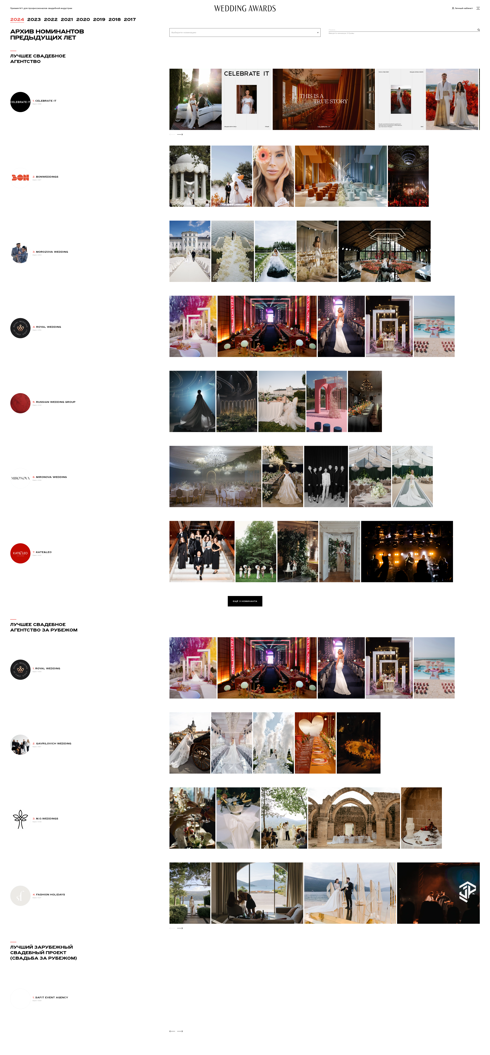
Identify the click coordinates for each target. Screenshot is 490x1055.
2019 (99, 19)
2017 (130, 19)
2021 (67, 19)
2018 (114, 19)
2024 (17, 19)
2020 (83, 19)
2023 (34, 19)
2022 (51, 19)
